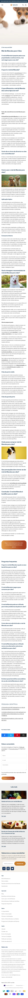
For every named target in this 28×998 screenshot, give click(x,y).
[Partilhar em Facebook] (4, 735)
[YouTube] (12, 868)
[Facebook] (4, 868)
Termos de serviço (13, 749)
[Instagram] (8, 868)
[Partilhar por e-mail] (23, 735)
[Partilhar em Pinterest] (17, 735)
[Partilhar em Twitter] (11, 735)
